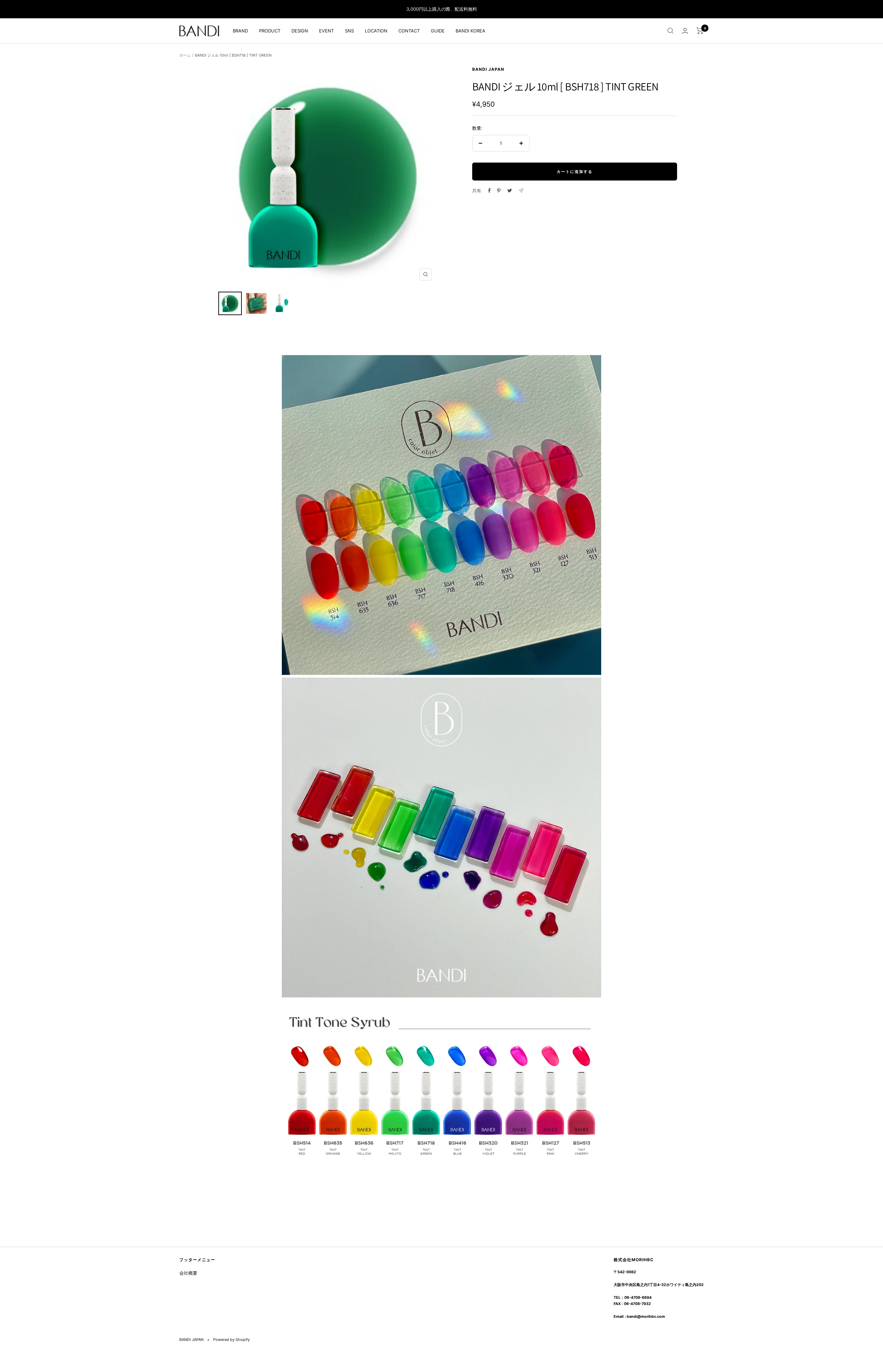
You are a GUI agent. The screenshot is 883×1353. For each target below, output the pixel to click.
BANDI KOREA (470, 30)
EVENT (326, 30)
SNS (349, 30)
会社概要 (188, 1273)
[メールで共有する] (521, 190)
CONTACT (409, 30)
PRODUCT (269, 30)
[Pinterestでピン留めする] (498, 190)
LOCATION (376, 30)
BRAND (240, 30)
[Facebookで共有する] (489, 190)
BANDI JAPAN (488, 69)
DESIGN (299, 30)
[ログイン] (685, 31)
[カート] (700, 30)
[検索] (670, 31)
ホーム (185, 55)
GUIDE (438, 30)
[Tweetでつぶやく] (510, 190)
